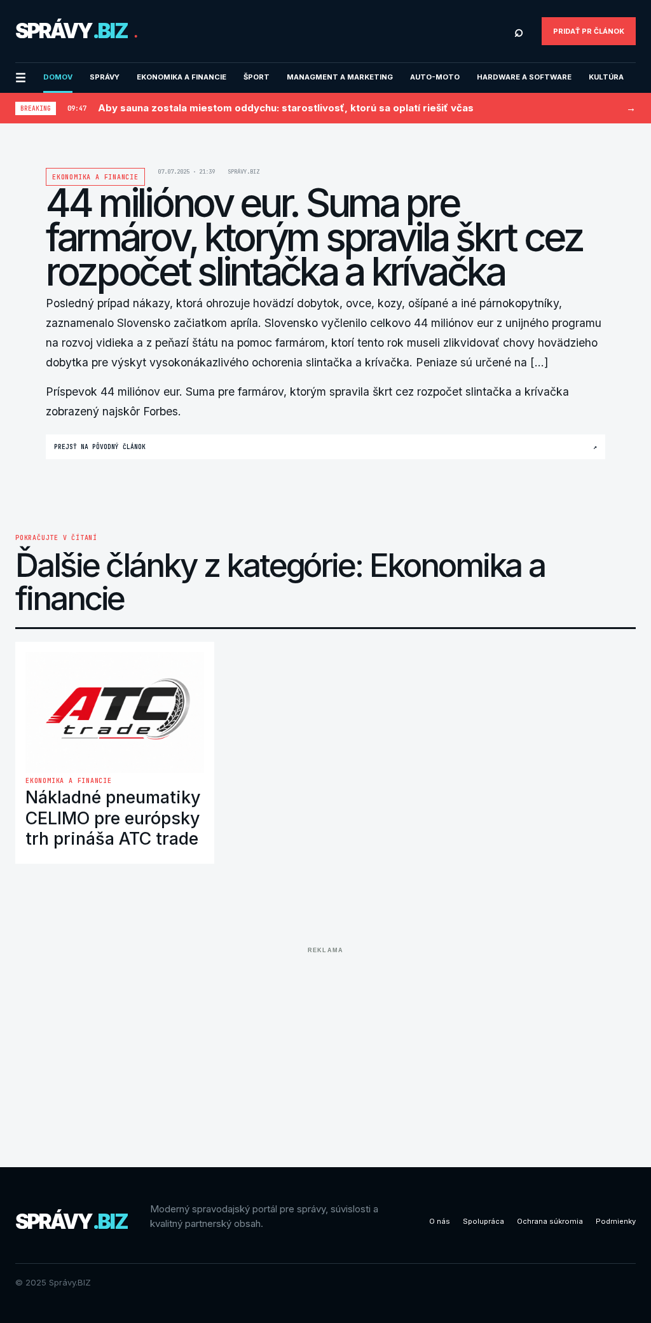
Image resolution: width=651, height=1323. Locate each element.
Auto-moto (435, 77)
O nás (439, 1221)
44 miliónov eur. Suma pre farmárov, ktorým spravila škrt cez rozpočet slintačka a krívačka (334, 391)
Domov (57, 77)
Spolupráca (483, 1221)
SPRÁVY (105, 77)
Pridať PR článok (588, 31)
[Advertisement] (325, 1048)
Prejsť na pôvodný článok (325, 447)
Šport (256, 77)
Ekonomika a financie (181, 77)
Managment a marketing (340, 77)
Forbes (160, 411)
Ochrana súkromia (550, 1221)
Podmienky (616, 1221)
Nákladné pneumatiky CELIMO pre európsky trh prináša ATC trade (113, 818)
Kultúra (606, 77)
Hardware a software (524, 77)
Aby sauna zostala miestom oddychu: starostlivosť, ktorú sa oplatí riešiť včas (286, 108)
